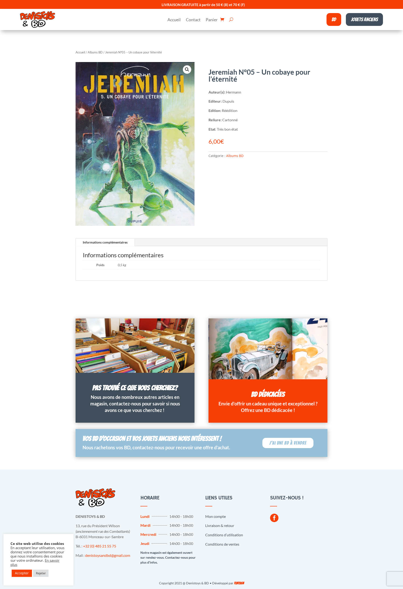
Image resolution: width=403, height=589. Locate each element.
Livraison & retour (219, 525)
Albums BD (95, 52)
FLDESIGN (239, 583)
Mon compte (215, 516)
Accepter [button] (22, 573)
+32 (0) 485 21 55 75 (99, 546)
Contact (193, 20)
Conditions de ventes (222, 544)
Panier (212, 20)
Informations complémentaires (105, 242)
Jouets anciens (364, 19)
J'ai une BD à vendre (287, 443)
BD (334, 19)
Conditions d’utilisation (224, 535)
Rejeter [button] (41, 573)
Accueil (174, 20)
